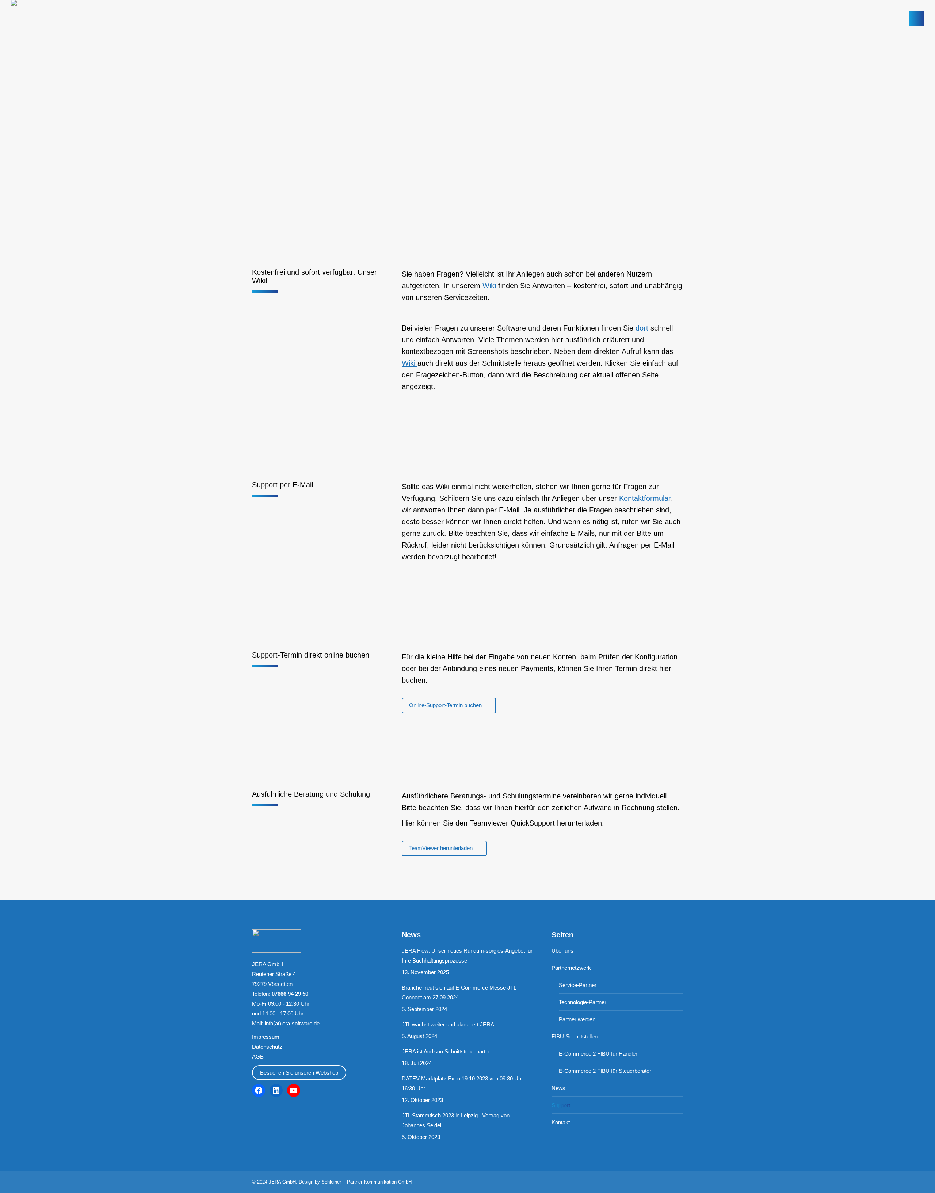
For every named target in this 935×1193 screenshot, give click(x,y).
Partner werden (577, 1019)
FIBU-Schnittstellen (575, 1036)
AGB (258, 1056)
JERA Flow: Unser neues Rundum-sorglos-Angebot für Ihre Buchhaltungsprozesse (467, 956)
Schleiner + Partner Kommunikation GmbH (366, 1182)
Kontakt (561, 1122)
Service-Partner (577, 985)
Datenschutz (267, 1047)
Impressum (265, 1037)
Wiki (489, 286)
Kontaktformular (645, 498)
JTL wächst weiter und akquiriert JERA (448, 1024)
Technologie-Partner (582, 1002)
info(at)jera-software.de (292, 1023)
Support (561, 1105)
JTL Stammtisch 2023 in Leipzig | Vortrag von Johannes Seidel (456, 1120)
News (558, 1088)
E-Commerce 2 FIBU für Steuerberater (605, 1071)
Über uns (562, 951)
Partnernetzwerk (571, 968)
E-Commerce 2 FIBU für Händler (598, 1054)
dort (642, 328)
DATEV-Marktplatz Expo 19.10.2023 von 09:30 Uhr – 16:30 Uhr (464, 1083)
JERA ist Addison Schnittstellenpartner (447, 1051)
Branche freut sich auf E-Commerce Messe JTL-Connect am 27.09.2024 (460, 992)
